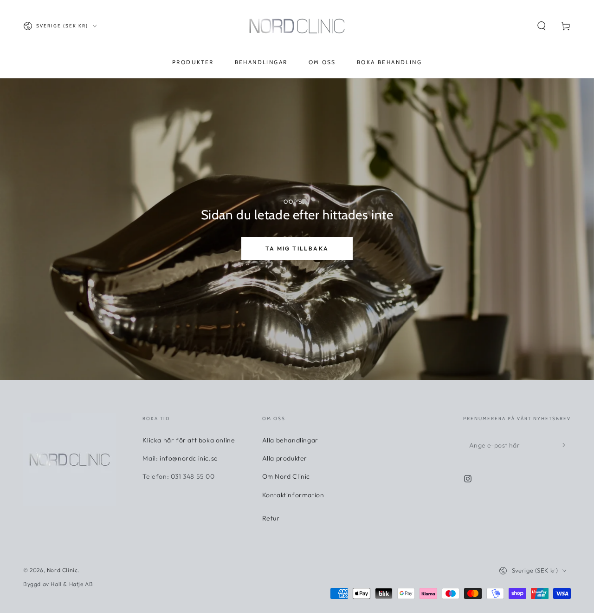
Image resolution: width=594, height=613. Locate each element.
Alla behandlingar (290, 440)
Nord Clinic (62, 570)
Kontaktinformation (293, 495)
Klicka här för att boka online (188, 440)
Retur (271, 518)
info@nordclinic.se (189, 458)
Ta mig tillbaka (297, 248)
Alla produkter (284, 458)
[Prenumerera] (565, 445)
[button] (541, 26)
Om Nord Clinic (286, 476)
